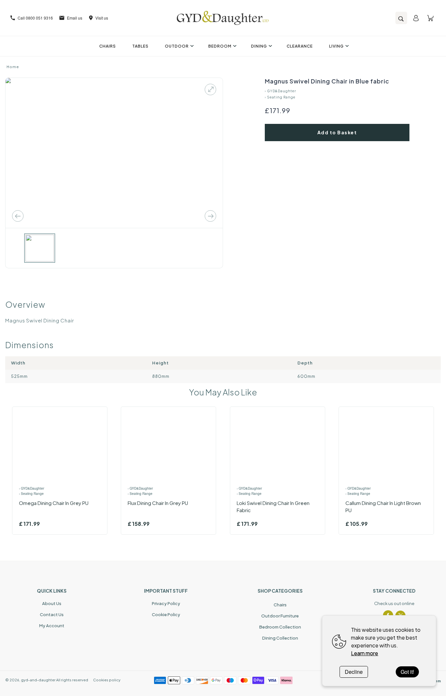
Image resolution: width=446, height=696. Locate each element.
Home (13, 67)
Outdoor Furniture (280, 615)
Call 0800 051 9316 (35, 18)
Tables (140, 46)
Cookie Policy (166, 614)
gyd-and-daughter (38, 680)
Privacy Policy (166, 603)
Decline (354, 671)
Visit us (101, 18)
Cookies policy (106, 680)
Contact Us (52, 614)
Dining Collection (280, 638)
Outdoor (177, 46)
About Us (51, 603)
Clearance (300, 46)
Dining (259, 46)
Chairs (107, 46)
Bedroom (219, 46)
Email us (74, 18)
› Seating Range (280, 97)
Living (336, 46)
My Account (51, 625)
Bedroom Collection (280, 626)
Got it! (407, 671)
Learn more (364, 653)
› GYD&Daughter (280, 91)
